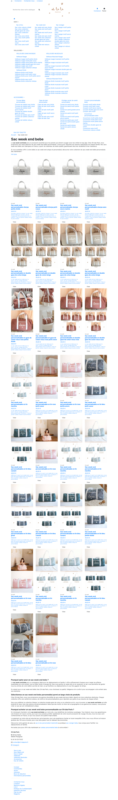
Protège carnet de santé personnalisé (69, 101)
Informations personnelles (22, 775)
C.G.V (16, 787)
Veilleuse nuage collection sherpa (26, 68)
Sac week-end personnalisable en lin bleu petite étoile (95, 533)
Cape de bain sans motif (46, 116)
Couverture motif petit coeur (92, 120)
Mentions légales (19, 785)
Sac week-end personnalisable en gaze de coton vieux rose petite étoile (21, 338)
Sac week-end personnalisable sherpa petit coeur (46, 207)
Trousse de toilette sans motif (24, 115)
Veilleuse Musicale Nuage (54, 56)
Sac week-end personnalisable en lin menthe (19, 404)
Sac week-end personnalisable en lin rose (46, 468)
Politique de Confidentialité (23, 789)
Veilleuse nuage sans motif (23, 66)
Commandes (18, 769)
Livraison (40, 1)
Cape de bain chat (44, 118)
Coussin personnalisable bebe (92, 101)
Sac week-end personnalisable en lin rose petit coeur (46, 404)
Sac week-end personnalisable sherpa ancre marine (69, 207)
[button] (59, 21)
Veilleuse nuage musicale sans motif (56, 73)
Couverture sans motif (90, 128)
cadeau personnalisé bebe (49, 727)
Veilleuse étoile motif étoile (24, 72)
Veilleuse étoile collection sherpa (25, 81)
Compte (16, 767)
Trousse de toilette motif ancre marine (23, 109)
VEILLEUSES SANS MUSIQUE (26, 53)
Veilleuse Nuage (21, 56)
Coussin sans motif (89, 111)
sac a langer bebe (72, 723)
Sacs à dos (17, 750)
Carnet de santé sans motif (69, 120)
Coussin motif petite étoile (91, 104)
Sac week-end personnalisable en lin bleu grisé (21, 533)
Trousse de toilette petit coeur (25, 106)
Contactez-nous (29, 1)
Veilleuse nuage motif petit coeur (26, 61)
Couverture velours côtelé (91, 130)
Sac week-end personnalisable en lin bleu (21, 662)
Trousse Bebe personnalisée (20, 101)
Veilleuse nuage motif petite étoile (26, 59)
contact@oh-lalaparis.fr (20, 742)
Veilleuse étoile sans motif (23, 79)
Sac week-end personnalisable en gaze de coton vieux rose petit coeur (46, 337)
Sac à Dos (19, 25)
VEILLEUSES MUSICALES (54, 53)
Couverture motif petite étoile (93, 118)
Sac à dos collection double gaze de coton (22, 30)
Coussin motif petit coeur (91, 106)
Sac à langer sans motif (62, 38)
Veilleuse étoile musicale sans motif (56, 91)
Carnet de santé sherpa (68, 125)
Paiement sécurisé (20, 790)
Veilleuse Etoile (21, 70)
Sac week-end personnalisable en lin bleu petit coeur (95, 404)
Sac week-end (40, 25)
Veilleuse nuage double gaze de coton (27, 64)
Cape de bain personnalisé (43, 101)
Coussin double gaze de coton (93, 110)
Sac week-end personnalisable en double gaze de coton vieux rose (70, 337)
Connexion (18, 1)
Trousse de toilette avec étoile (25, 104)
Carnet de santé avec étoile (69, 104)
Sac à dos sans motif (22, 44)
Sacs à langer (18, 754)
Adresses (17, 772)
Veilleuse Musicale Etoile (54, 79)
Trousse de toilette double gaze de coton (23, 112)
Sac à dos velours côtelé (23, 27)
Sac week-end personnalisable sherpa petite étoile (20, 207)
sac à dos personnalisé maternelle (47, 723)
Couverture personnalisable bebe (91, 114)
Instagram (15, 745)
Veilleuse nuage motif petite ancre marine (28, 62)
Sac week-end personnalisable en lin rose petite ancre (70, 404)
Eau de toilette (18, 761)
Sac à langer (60, 25)
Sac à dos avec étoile (22, 36)
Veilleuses (17, 755)
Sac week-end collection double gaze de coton (43, 38)
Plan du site (17, 792)
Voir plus (14, 154)
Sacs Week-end (19, 752)
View (14, 222)
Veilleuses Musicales (20, 757)
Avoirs (16, 770)
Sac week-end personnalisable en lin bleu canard (21, 469)
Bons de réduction (20, 774)
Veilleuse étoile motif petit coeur (25, 74)
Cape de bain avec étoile (46, 104)
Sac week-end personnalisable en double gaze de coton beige (21, 273)
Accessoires (18, 759)
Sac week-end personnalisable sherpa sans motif (95, 207)
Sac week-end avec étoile (43, 27)
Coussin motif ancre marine (92, 108)
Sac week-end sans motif (43, 36)
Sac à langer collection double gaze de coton (62, 40)
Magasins (17, 794)
